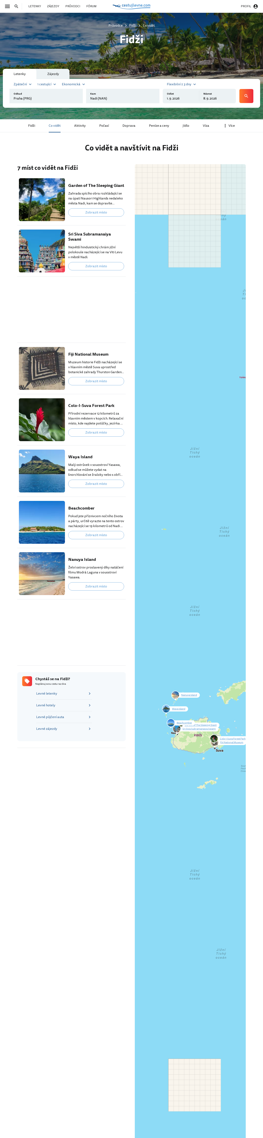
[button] (23, 84)
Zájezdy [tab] (53, 73)
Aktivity (80, 125)
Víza (206, 125)
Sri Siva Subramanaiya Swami (89, 237)
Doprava (128, 125)
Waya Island (80, 456)
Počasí (104, 125)
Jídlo (186, 125)
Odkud (18, 94)
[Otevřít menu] (8, 6)
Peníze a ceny (159, 125)
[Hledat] (17, 6)
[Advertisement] (71, 310)
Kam (93, 94)
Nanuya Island (82, 559)
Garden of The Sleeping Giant (96, 185)
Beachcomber (81, 508)
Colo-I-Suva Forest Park (91, 405)
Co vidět (55, 125)
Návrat (207, 94)
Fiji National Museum (88, 354)
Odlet (170, 94)
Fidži (31, 125)
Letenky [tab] (20, 73)
